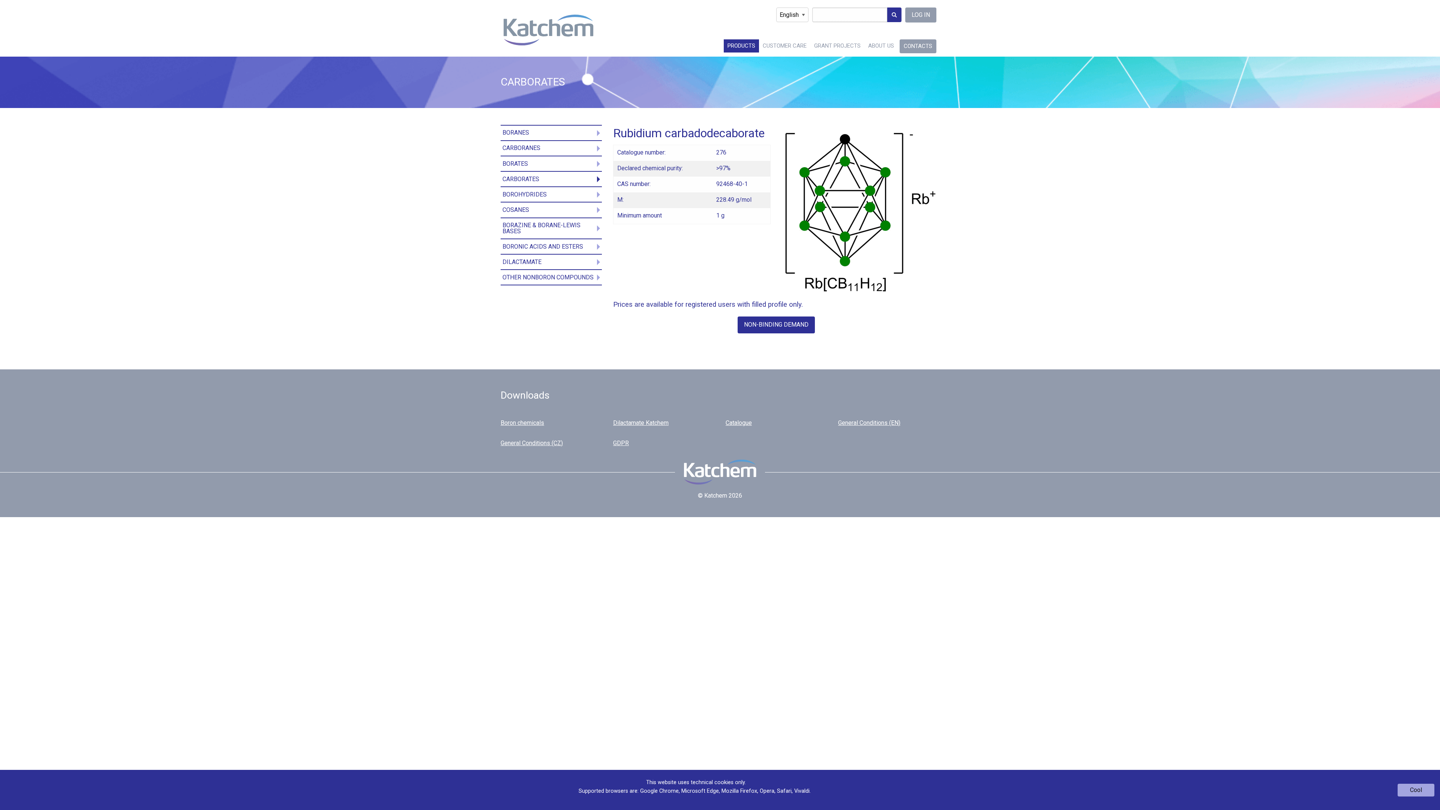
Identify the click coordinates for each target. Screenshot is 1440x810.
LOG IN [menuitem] (921, 14)
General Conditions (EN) (869, 422)
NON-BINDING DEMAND (776, 324)
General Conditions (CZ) (532, 443)
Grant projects (837, 45)
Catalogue (739, 422)
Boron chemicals (522, 422)
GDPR (621, 443)
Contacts (918, 46)
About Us (881, 45)
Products (741, 45)
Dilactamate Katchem (641, 422)
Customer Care (785, 45)
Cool (1416, 790)
